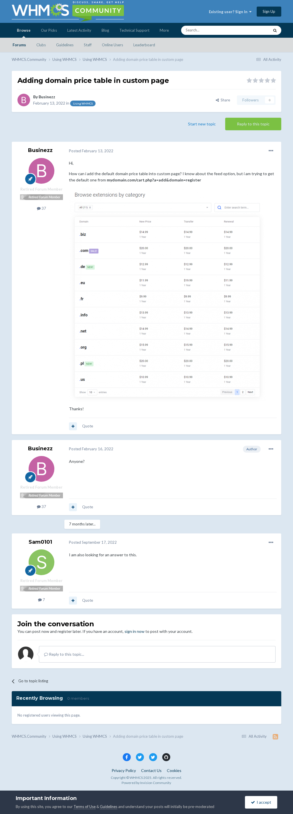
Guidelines (65, 45)
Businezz (47, 96)
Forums (19, 45)
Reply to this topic (253, 123)
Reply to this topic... (66, 654)
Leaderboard (144, 45)
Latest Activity (79, 30)
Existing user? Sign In (229, 11)
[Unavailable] (167, 293)
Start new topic (202, 123)
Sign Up (269, 11)
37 (43, 208)
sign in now (134, 631)
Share (224, 100)
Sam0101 (40, 542)
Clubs (41, 45)
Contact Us (151, 770)
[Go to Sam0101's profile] (41, 562)
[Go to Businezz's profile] (23, 100)
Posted (91, 151)
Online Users (112, 45)
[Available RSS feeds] (275, 737)
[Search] (275, 30)
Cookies (174, 770)
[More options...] (271, 150)
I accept (263, 802)
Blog (105, 30)
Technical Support (134, 30)
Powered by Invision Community (146, 783)
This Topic (253, 30)
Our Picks (49, 30)
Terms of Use (85, 806)
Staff (88, 45)
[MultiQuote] (73, 426)
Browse (24, 30)
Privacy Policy (124, 770)
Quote (87, 426)
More (164, 30)
